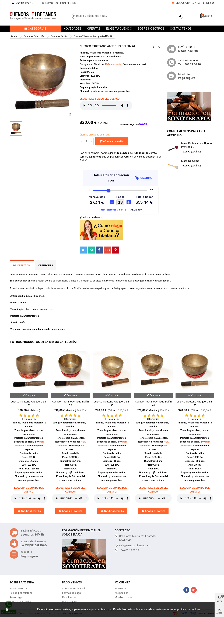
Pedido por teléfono (21, 592)
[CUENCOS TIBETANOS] (33, 16)
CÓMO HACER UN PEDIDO (60, 3)
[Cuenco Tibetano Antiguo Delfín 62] (159, 47)
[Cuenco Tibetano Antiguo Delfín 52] (70, 370)
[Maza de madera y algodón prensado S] (173, 148)
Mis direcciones (123, 597)
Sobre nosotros (151, 28)
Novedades (73, 28)
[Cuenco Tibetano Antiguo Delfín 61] (70, 114)
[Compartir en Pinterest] (115, 250)
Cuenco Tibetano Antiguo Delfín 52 (70, 403)
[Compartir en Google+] (107, 250)
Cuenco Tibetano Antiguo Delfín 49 (153, 403)
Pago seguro (186, 78)
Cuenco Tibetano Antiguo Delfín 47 (112, 403)
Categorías (37, 28)
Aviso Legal (16, 597)
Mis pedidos (121, 592)
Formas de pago (71, 592)
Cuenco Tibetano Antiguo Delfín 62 (29, 403)
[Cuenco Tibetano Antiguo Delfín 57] (195, 370)
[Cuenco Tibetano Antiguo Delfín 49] (153, 370)
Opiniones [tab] (45, 265)
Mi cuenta (120, 588)
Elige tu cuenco (119, 28)
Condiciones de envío (74, 588)
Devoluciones (70, 597)
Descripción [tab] (21, 265)
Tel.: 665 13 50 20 (189, 64)
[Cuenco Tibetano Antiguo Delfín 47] (112, 370)
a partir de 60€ (188, 51)
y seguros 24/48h (32, 534)
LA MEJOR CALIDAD (33, 545)
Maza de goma (190, 160)
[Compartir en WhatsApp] (91, 250)
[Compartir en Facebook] (99, 250)
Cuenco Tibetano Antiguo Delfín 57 (195, 403)
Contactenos (181, 28)
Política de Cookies (20, 601)
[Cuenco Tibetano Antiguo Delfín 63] (153, 47)
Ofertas (93, 28)
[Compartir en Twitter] (83, 250)
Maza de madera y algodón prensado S (197, 144)
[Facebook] (186, 590)
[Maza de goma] (173, 166)
